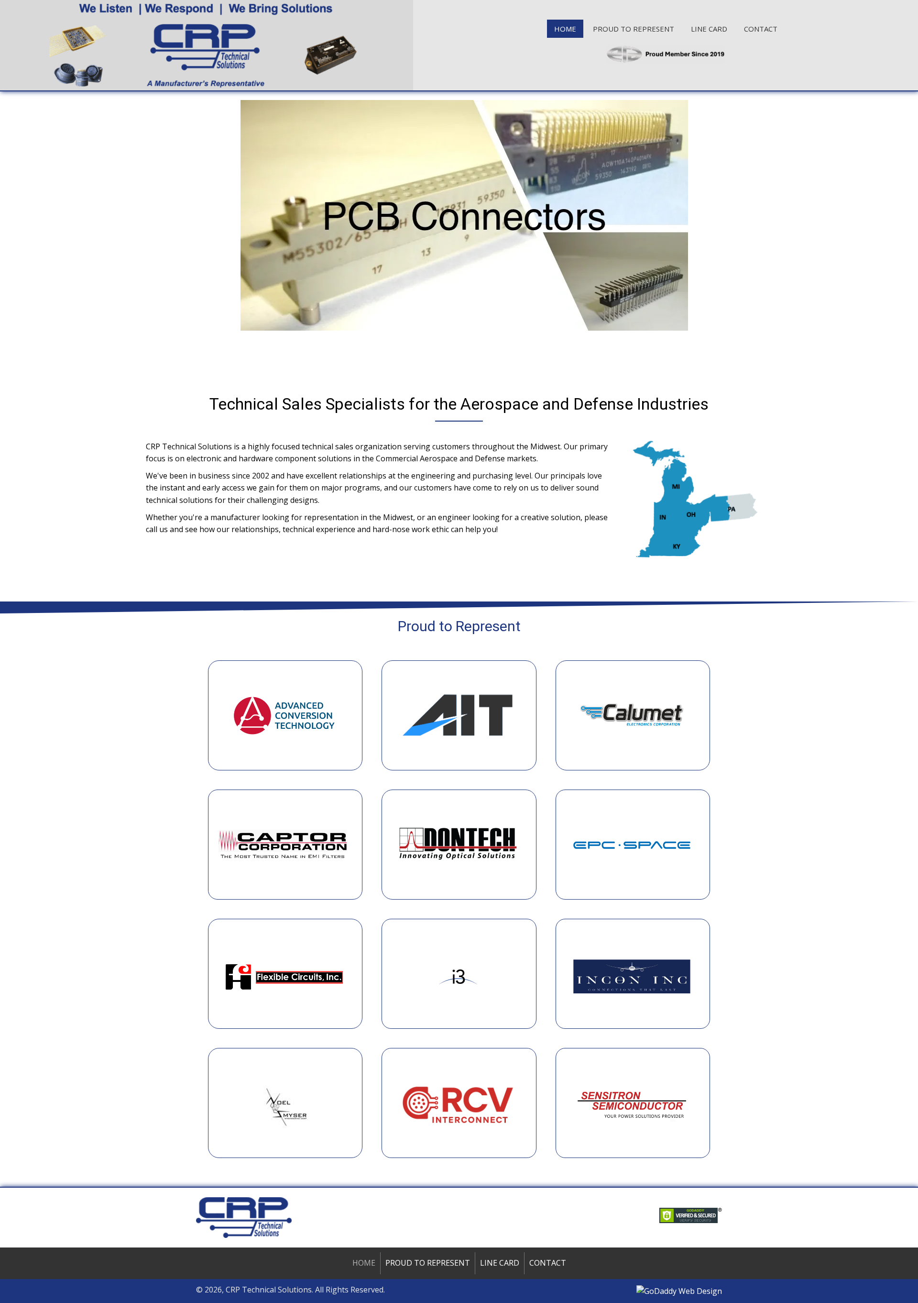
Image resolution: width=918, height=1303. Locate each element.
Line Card (499, 1263)
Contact (547, 1263)
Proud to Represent (427, 1263)
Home (363, 1263)
